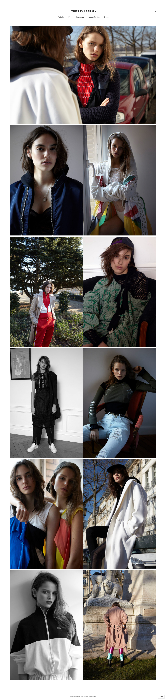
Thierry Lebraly (83, 11)
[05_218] (83, 75)
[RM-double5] (83, 514)
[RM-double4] (83, 625)
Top (161, 697)
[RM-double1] (83, 403)
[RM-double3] (83, 180)
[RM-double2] (83, 292)
